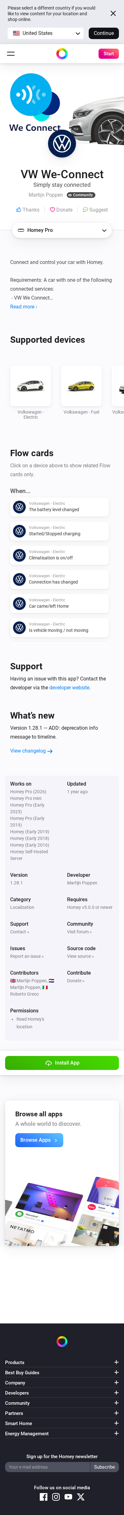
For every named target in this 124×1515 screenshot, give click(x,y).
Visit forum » (79, 931)
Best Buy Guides (22, 1373)
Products (14, 1362)
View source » (80, 956)
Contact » (19, 931)
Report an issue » (27, 956)
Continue (104, 33)
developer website (69, 688)
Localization (22, 907)
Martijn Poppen (82, 882)
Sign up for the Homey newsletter (62, 1456)
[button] (46, 33)
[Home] (62, 53)
